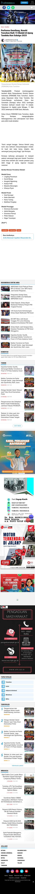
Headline (4, 230)
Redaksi (11, 875)
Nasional (20, 858)
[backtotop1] (33, 881)
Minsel (20, 855)
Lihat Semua (17, 425)
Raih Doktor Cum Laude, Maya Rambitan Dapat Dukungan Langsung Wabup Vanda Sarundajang (12, 777)
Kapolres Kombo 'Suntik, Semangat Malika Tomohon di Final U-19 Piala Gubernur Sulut (11, 369)
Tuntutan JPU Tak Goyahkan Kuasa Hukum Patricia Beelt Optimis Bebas (12, 788)
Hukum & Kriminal (11, 690)
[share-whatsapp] (13, 7)
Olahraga (12, 230)
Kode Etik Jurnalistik (14, 878)
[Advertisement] (17, 133)
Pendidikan (21, 860)
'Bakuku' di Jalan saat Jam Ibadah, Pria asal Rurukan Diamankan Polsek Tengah (10, 415)
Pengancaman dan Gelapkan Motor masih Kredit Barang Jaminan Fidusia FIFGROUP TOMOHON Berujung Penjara (11, 404)
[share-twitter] (8, 7)
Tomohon (9, 682)
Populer (24, 2)
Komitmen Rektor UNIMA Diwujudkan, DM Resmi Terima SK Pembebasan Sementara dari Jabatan (12, 800)
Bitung (3, 850)
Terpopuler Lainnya (17, 765)
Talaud (20, 863)
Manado (20, 853)
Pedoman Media (18, 875)
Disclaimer (23, 878)
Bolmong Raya (22, 850)
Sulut (18, 230)
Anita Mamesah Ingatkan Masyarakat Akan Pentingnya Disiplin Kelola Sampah (17, 238)
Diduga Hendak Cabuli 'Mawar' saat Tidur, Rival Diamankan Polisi (11, 392)
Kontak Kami (27, 875)
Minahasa (9, 695)
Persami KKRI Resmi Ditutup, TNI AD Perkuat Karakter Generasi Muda (12, 811)
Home (2, 27)
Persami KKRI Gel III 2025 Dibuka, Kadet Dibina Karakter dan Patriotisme (12, 823)
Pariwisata (4, 860)
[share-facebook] (4, 7)
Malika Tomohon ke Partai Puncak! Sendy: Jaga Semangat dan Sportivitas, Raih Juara (12, 380)
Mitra (7, 699)
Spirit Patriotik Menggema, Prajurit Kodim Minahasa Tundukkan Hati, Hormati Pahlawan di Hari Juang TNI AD (12, 835)
